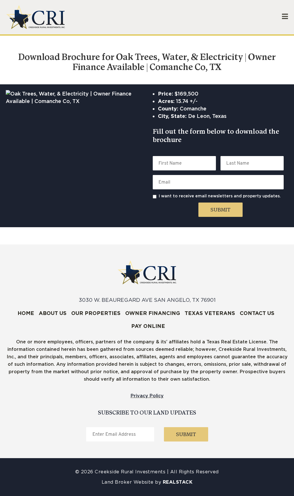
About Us (53, 313)
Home (26, 313)
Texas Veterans (210, 313)
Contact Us (257, 313)
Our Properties (96, 313)
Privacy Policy (147, 395)
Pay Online (148, 326)
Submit (220, 210)
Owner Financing (152, 313)
